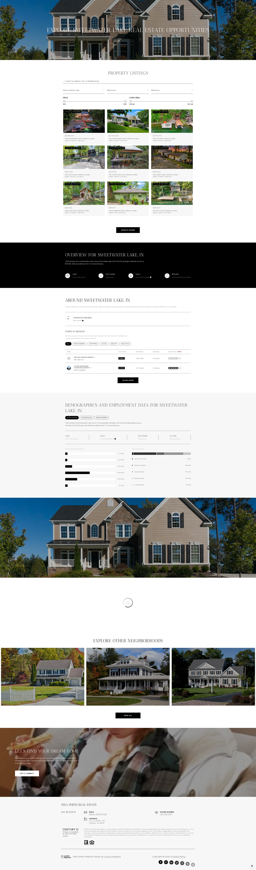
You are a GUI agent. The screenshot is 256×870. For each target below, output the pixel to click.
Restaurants (80, 344)
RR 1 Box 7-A (79, 359)
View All (128, 715)
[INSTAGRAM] (166, 862)
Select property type (71, 90)
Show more (128, 380)
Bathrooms (111, 90)
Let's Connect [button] (27, 773)
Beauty (115, 344)
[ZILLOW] (193, 862)
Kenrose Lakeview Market (83, 357)
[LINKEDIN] (171, 862)
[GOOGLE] (188, 862)
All (69, 344)
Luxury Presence (112, 857)
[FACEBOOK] (161, 862)
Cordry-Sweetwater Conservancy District (82, 367)
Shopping (94, 344)
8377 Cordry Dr (80, 370)
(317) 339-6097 (166, 814)
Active (105, 344)
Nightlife (126, 344)
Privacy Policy (179, 857)
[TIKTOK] (177, 862)
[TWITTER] (182, 862)
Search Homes (128, 230)
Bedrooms (155, 90)
